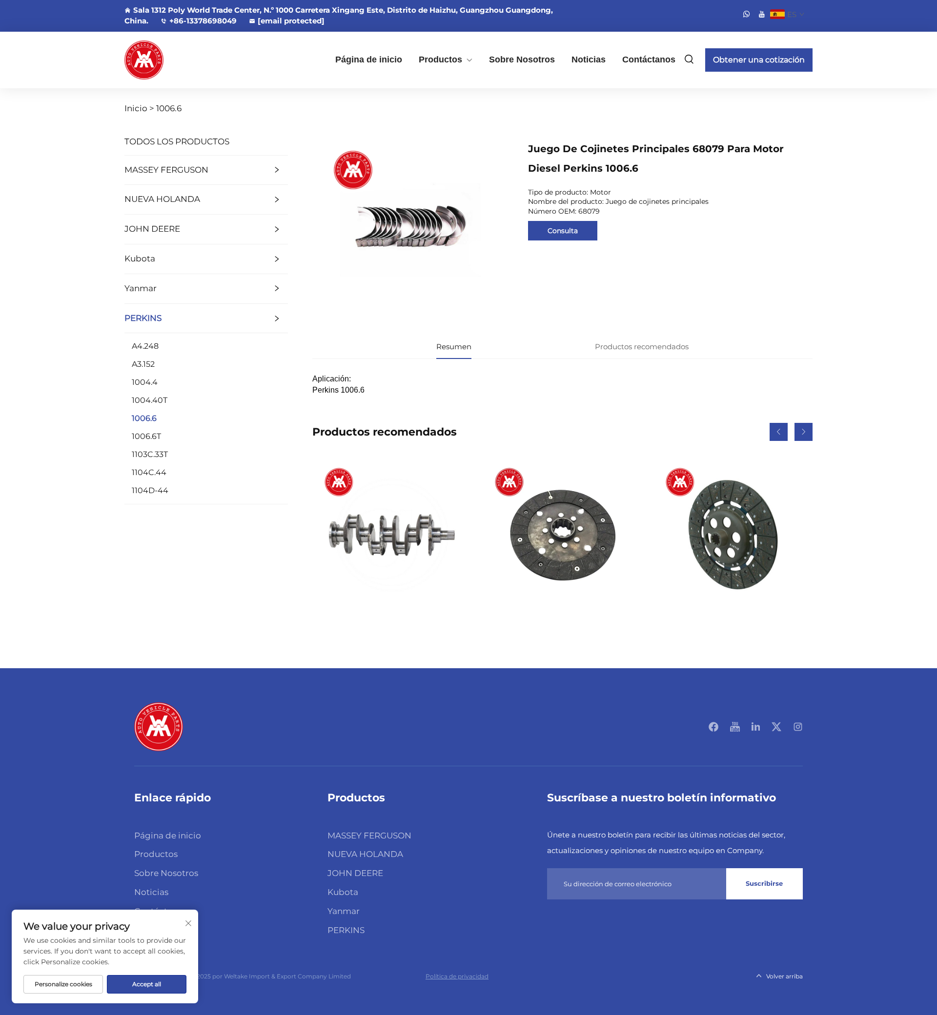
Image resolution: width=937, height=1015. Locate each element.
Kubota (139, 258)
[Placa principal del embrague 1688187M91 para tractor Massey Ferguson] (562, 535)
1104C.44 (149, 472)
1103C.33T (150, 454)
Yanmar (140, 288)
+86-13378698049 (203, 20)
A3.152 (143, 364)
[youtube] (762, 14)
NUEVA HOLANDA (162, 199)
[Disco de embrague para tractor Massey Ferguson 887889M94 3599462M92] (733, 535)
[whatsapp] (747, 14)
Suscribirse (764, 883)
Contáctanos (648, 59)
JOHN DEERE (152, 229)
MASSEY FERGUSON (166, 170)
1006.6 (169, 108)
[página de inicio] (158, 726)
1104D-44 (150, 490)
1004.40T (149, 400)
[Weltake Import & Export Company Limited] (175, 60)
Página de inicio (368, 59)
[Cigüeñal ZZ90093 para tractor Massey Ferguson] (391, 535)
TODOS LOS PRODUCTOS (176, 141)
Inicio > (139, 108)
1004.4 (145, 382)
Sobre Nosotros (522, 59)
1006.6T (146, 436)
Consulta (563, 230)
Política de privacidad (457, 976)
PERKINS (143, 318)
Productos (440, 59)
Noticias (588, 59)
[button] (779, 432)
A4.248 (145, 346)
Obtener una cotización (759, 59)
